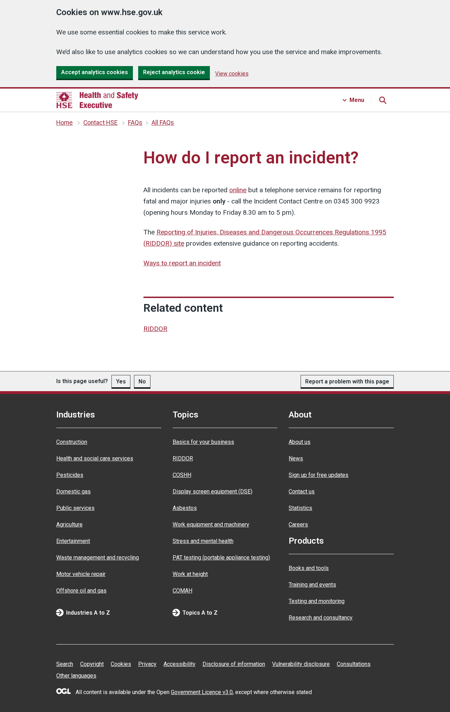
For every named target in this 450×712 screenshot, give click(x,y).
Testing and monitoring (317, 601)
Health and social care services (94, 458)
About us (299, 442)
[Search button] (382, 100)
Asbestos (185, 508)
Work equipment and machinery (211, 524)
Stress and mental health (203, 541)
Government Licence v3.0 (202, 692)
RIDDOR (155, 329)
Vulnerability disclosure (301, 664)
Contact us (302, 491)
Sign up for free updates (318, 475)
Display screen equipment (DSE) (212, 491)
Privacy (147, 664)
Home (64, 122)
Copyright (92, 664)
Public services (75, 508)
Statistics (300, 508)
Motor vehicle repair (80, 574)
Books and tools (309, 568)
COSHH (182, 475)
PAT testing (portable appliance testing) (221, 557)
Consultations (354, 664)
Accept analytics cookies (94, 72)
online (237, 190)
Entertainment (73, 541)
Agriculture (69, 524)
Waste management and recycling (97, 557)
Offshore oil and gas (81, 590)
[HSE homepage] (97, 100)
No (142, 381)
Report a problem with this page (347, 381)
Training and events (312, 584)
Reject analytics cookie (174, 72)
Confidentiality (66, 147)
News (296, 458)
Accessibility (179, 664)
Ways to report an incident (182, 263)
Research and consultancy (321, 617)
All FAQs (163, 122)
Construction (71, 442)
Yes (121, 381)
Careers (298, 524)
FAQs (135, 122)
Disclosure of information (233, 664)
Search (64, 664)
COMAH (182, 590)
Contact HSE (100, 122)
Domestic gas (73, 491)
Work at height (190, 574)
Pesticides (69, 475)
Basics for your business (203, 442)
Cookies (121, 664)
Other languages (76, 675)
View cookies (232, 73)
